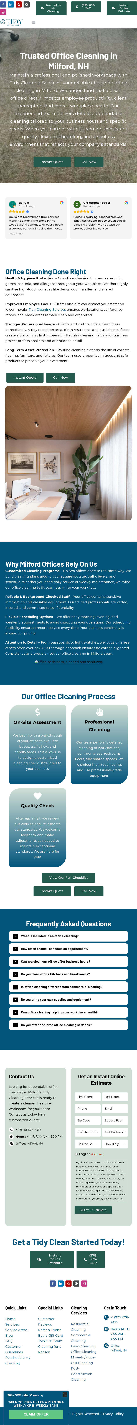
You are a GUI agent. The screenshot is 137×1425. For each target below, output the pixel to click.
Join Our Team (50, 1341)
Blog (9, 1336)
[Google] (27, 4)
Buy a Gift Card (50, 1336)
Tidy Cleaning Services (47, 310)
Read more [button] (16, 233)
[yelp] (19, 4)
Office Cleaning (84, 1352)
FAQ (8, 1341)
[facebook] (3, 4)
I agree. (91, 1154)
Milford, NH (29, 1143)
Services (12, 1324)
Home (10, 1319)
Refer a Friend (50, 1330)
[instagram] (3, 12)
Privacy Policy (112, 1414)
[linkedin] (11, 4)
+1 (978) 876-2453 (29, 1129)
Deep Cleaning (83, 1346)
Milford (97, 654)
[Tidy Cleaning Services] (11, 21)
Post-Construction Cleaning (81, 1374)
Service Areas (16, 1330)
